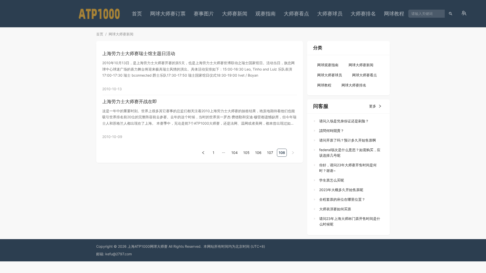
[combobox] (424, 13)
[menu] (268, 13)
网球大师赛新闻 (121, 34)
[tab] (347, 121)
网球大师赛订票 (168, 14)
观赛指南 (265, 14)
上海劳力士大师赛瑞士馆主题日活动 (138, 53)
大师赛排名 (363, 14)
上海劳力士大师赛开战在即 (129, 101)
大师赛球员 (329, 14)
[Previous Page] (203, 152)
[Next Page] (293, 152)
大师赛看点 (296, 14)
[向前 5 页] (223, 153)
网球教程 (394, 14)
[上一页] (203, 153)
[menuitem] (137, 13)
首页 (137, 14)
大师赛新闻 (234, 14)
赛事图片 (204, 14)
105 (246, 152)
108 (282, 152)
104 (234, 152)
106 (258, 152)
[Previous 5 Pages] (223, 152)
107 (270, 152)
